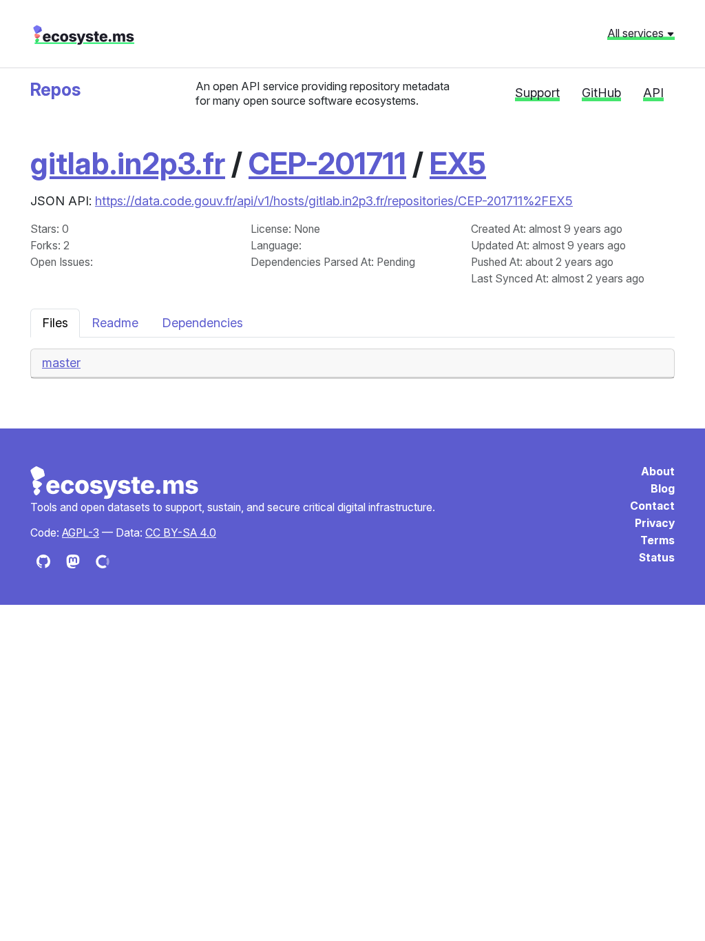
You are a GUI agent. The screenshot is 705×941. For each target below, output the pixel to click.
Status (657, 557)
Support (537, 92)
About (658, 471)
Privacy (655, 523)
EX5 (458, 163)
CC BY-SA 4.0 (180, 532)
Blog (663, 488)
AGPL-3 (80, 532)
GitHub (601, 92)
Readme (115, 323)
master (61, 362)
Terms (657, 540)
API (653, 92)
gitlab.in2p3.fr (127, 163)
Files (55, 323)
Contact (652, 506)
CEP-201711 (327, 163)
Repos (55, 89)
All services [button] (636, 33)
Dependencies (202, 323)
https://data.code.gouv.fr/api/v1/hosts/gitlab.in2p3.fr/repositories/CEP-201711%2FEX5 (334, 201)
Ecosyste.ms (115, 483)
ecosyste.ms (83, 35)
